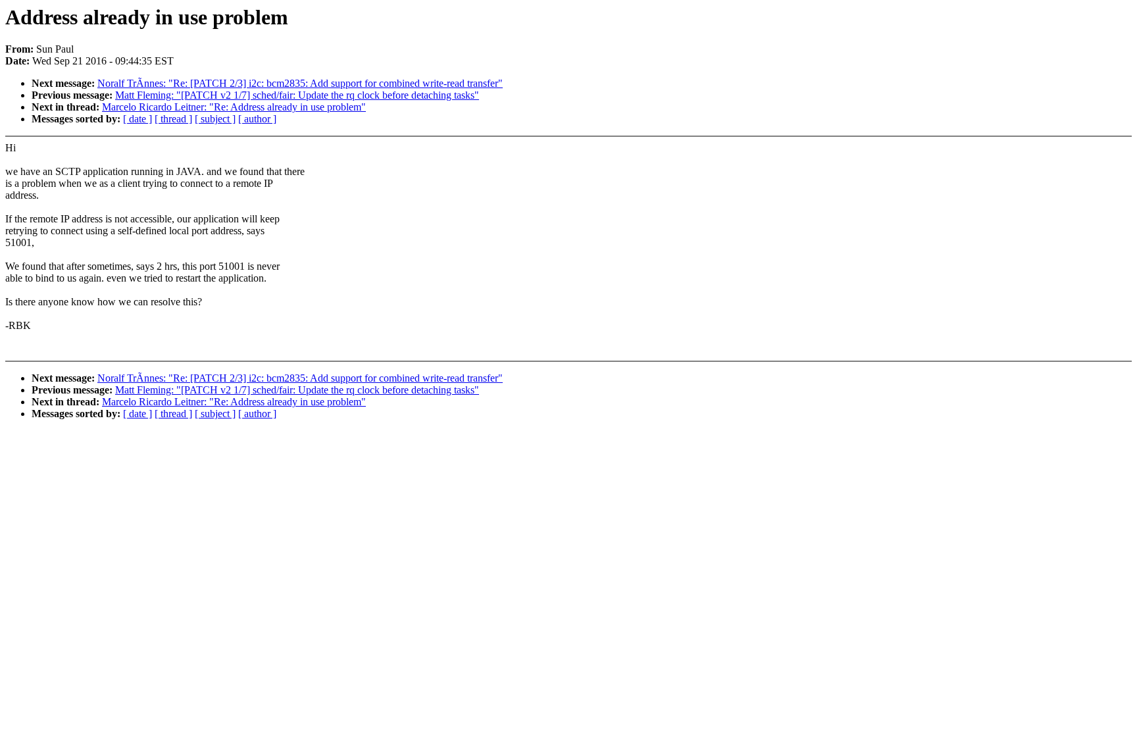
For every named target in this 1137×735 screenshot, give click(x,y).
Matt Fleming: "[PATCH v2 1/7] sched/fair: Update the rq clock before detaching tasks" (297, 95)
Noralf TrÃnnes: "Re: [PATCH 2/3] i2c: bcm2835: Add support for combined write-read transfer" (300, 83)
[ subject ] (215, 118)
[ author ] (257, 118)
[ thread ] (173, 118)
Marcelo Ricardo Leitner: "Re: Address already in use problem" (234, 107)
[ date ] (137, 118)
